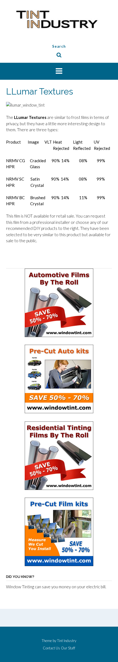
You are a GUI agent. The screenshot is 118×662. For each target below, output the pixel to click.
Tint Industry (66, 640)
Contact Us (51, 648)
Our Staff (68, 648)
